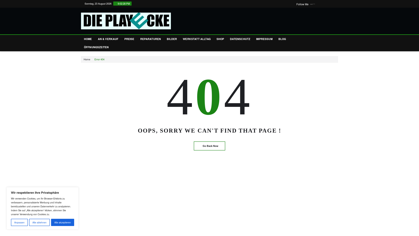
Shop (220, 39)
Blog (282, 39)
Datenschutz (240, 39)
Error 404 (99, 59)
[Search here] (337, 39)
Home (88, 39)
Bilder (172, 39)
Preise (129, 39)
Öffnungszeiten (96, 47)
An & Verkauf (108, 39)
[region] (43, 208)
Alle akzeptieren (62, 222)
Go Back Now (210, 146)
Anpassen (19, 222)
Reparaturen (150, 39)
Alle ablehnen (39, 222)
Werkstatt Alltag (197, 39)
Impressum (264, 39)
